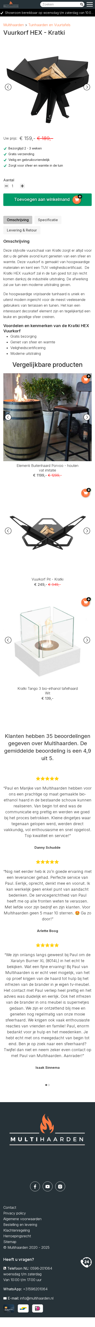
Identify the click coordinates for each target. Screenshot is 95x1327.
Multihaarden (13, 25)
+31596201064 (35, 1289)
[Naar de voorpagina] (47, 1142)
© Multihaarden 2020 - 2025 (26, 1247)
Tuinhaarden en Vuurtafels (49, 25)
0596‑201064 (41, 1268)
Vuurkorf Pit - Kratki (47, 490)
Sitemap (9, 1242)
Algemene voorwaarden (22, 1219)
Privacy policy (14, 1213)
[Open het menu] (90, 4)
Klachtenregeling (16, 1230)
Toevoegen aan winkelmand (42, 199)
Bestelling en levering (20, 1224)
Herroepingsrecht (17, 1236)
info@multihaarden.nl (36, 1298)
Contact (9, 1207)
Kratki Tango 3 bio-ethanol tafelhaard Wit (47, 599)
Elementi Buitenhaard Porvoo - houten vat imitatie (48, 376)
